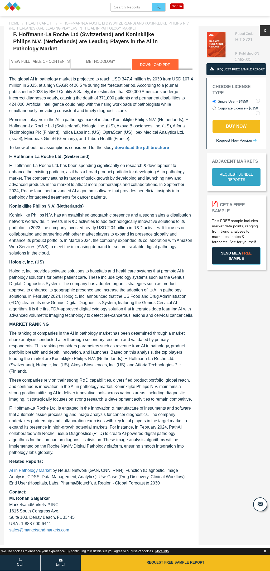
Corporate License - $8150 (238, 108)
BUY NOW (236, 126)
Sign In (177, 6)
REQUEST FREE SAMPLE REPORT (240, 69)
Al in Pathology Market (30, 470)
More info (162, 551)
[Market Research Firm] (15, 6)
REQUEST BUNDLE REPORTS (236, 177)
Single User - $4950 (233, 101)
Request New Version (234, 140)
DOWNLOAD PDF (155, 65)
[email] (260, 504)
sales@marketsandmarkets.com (39, 530)
